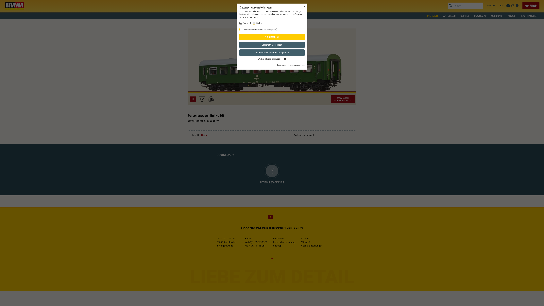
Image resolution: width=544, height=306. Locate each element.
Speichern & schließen (272, 44)
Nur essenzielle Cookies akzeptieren (272, 52)
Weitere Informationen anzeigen (271, 59)
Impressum (281, 65)
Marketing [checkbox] (260, 23)
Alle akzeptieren (272, 37)
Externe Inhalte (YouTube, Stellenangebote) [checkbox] (260, 29)
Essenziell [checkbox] (247, 23)
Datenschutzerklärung (296, 65)
